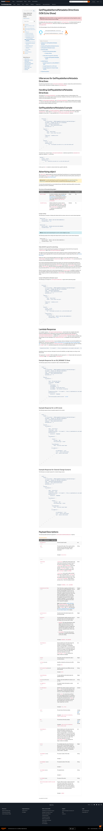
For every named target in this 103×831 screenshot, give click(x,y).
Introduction (26, 24)
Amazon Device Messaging (29, 63)
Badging (27, 50)
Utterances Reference (28, 51)
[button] (34, 11)
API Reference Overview (29, 33)
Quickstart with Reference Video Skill (30, 26)
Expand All (28, 18)
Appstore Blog (27, 68)
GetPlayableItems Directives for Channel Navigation (30, 38)
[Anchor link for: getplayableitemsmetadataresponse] (57, 329)
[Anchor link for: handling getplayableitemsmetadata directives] (49, 92)
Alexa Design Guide (28, 62)
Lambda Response (44, 61)
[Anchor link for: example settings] (46, 213)
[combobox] (27, 11)
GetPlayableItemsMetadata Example (48, 47)
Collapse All (24, 18)
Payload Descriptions (45, 71)
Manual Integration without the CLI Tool (30, 30)
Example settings (48, 53)
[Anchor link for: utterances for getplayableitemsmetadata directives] (49, 81)
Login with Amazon (28, 64)
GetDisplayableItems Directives (30, 41)
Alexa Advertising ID (52, 177)
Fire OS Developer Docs (6, 4)
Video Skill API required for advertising (50, 55)
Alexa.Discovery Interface (29, 34)
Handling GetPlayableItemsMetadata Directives (50, 46)
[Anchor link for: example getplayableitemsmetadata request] (58, 277)
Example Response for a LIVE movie (50, 66)
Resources (26, 53)
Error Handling (28, 49)
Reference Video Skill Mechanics (29, 28)
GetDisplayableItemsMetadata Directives (30, 44)
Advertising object (44, 49)
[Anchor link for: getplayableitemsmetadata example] (73, 107)
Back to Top (51, 804)
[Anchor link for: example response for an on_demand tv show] (71, 360)
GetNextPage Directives (29, 45)
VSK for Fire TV (27, 58)
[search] (34, 21)
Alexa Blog (26, 69)
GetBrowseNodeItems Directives (29, 47)
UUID (50, 198)
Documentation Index (28, 67)
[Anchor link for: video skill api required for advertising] (58, 246)
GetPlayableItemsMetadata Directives (30, 40)
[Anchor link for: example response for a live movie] (63, 408)
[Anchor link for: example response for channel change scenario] (71, 469)
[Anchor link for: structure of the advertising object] (56, 189)
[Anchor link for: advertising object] (57, 171)
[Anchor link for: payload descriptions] (59, 532)
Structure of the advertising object (49, 51)
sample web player (70, 603)
